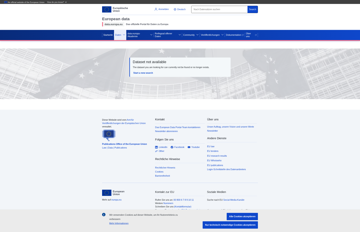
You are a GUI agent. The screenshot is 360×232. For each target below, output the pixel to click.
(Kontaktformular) (182, 206)
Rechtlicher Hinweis (165, 167)
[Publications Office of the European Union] (127, 134)
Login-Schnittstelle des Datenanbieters (226, 169)
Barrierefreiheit (162, 176)
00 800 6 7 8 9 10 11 (184, 200)
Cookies (159, 172)
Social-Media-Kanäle (233, 200)
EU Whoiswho (214, 160)
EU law (210, 146)
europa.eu (116, 200)
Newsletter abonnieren (166, 131)
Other (161, 151)
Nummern (168, 203)
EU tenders (212, 151)
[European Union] (127, 193)
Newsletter (212, 131)
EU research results (217, 156)
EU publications (215, 165)
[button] (57, 2)
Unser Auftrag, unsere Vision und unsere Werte (230, 127)
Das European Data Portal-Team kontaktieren (177, 127)
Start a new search (143, 73)
